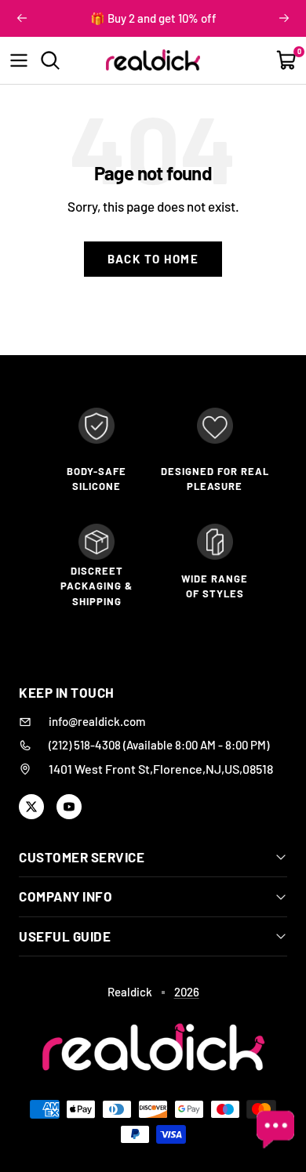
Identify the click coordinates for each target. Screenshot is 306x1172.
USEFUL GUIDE (65, 936)
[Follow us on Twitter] (31, 806)
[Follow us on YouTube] (69, 806)
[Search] (50, 60)
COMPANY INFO (65, 896)
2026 (186, 992)
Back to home (153, 259)
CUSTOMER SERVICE (81, 857)
